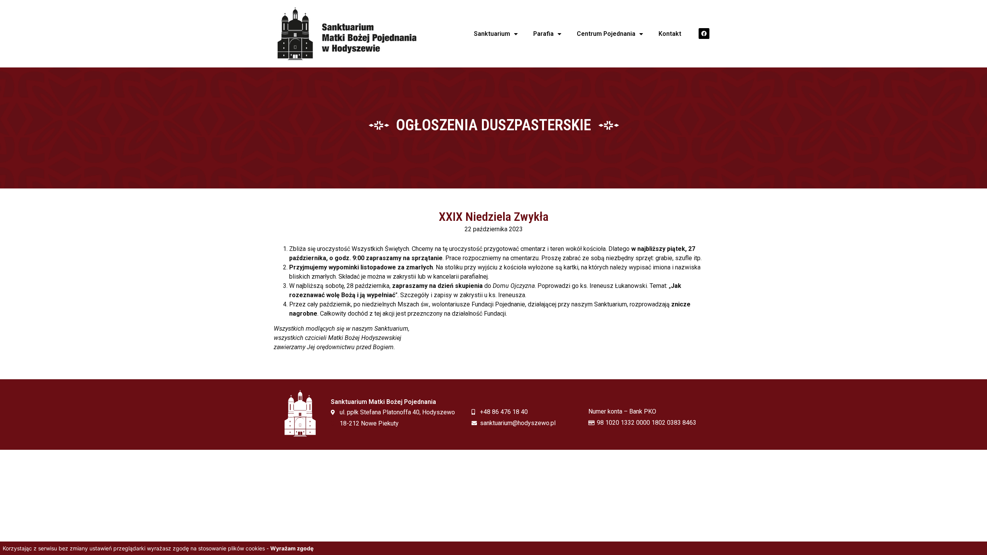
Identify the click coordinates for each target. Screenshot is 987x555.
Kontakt (670, 33)
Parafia (543, 33)
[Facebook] (704, 33)
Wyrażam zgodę (291, 548)
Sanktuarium (492, 33)
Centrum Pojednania (606, 33)
